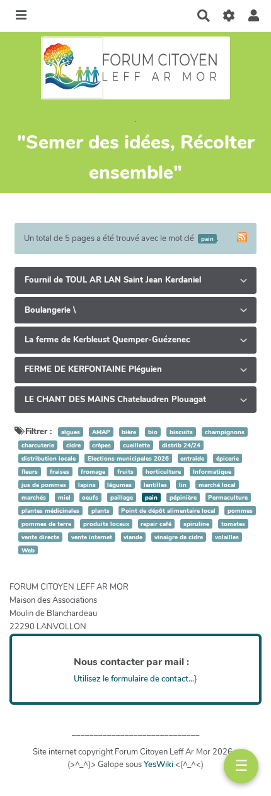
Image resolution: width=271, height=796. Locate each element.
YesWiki (158, 764)
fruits (125, 472)
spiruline (196, 524)
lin (183, 484)
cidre (73, 445)
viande (133, 537)
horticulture (163, 472)
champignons (225, 432)
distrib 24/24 (181, 445)
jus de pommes (43, 484)
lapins (87, 484)
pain (151, 497)
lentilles (155, 484)
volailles (227, 537)
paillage (121, 497)
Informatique (212, 472)
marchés (33, 497)
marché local (217, 484)
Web (28, 550)
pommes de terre (46, 524)
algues (70, 432)
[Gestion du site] (228, 15)
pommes (240, 511)
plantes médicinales (50, 511)
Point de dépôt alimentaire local (168, 511)
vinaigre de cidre (178, 537)
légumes (119, 484)
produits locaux (106, 524)
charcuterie (37, 445)
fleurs (29, 472)
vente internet (91, 537)
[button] (253, 15)
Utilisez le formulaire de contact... (134, 679)
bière (129, 432)
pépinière (183, 497)
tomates (233, 524)
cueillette (136, 445)
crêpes (101, 445)
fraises (59, 472)
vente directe (40, 537)
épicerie (227, 458)
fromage (93, 472)
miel (64, 497)
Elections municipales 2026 (128, 458)
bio (153, 432)
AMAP (101, 432)
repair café (156, 524)
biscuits (181, 432)
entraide (192, 458)
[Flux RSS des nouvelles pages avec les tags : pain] (242, 237)
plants (100, 511)
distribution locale (48, 458)
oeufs (90, 497)
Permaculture (228, 497)
